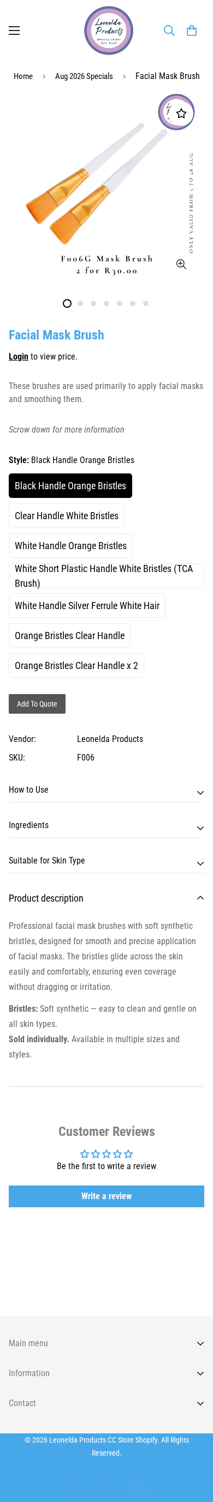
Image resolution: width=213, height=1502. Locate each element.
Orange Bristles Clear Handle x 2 (76, 665)
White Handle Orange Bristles (71, 545)
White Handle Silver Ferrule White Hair (87, 605)
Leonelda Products (110, 739)
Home (23, 76)
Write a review (106, 1196)
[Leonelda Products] (106, 30)
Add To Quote (37, 704)
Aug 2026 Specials (84, 76)
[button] (191, 30)
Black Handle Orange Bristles (70, 485)
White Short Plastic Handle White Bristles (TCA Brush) (104, 575)
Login (18, 356)
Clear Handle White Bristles (67, 515)
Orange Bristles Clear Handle (70, 635)
